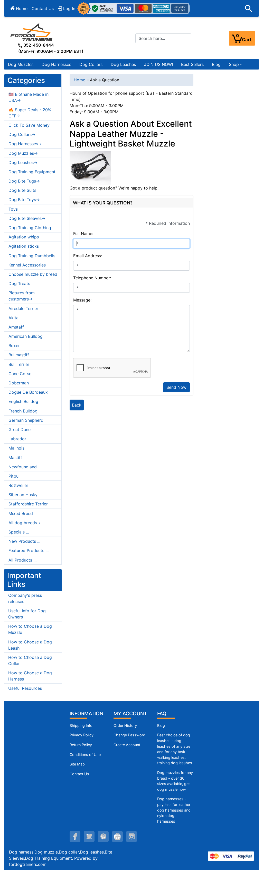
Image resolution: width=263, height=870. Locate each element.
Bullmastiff (18, 354)
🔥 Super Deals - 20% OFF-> (29, 112)
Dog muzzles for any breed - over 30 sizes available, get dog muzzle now (175, 780)
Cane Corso (20, 373)
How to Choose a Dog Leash (30, 645)
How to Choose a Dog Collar (30, 660)
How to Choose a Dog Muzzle (30, 629)
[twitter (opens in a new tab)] (89, 836)
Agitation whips (23, 236)
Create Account (127, 745)
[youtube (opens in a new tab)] (117, 836)
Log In (68, 8)
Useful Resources (25, 688)
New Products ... (24, 541)
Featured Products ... (28, 550)
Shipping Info (81, 725)
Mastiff (15, 457)
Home (21, 8)
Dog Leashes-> (22, 162)
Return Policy (81, 745)
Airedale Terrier (23, 308)
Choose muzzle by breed (32, 274)
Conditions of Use (85, 754)
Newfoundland (22, 466)
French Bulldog (22, 411)
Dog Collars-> (21, 134)
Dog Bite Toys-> (24, 199)
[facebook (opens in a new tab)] (75, 836)
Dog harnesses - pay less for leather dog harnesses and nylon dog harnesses (174, 810)
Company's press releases (25, 598)
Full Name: (83, 233)
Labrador (17, 438)
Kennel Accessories (27, 265)
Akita (13, 317)
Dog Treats (19, 283)
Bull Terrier (18, 364)
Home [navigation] (79, 79)
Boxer (14, 345)
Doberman (18, 382)
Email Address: (87, 255)
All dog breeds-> (24, 522)
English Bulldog (23, 401)
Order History (125, 725)
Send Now (176, 387)
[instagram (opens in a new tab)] (131, 836)
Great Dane (19, 429)
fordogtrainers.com (27, 864)
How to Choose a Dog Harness (30, 676)
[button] (248, 8)
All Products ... (22, 560)
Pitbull (14, 476)
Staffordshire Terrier (28, 503)
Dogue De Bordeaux (28, 392)
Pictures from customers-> (21, 296)
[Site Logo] (32, 32)
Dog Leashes (123, 64)
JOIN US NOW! (158, 64)
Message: (82, 300)
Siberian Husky (22, 494)
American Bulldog (25, 336)
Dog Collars (90, 64)
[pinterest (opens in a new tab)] (103, 836)
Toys (13, 209)
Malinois (16, 448)
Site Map (77, 764)
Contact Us (43, 8)
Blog (216, 64)
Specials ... (18, 532)
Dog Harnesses (56, 64)
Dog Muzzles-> (23, 153)
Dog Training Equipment (31, 171)
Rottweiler (18, 485)
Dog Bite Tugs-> (24, 181)
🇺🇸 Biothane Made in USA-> (28, 97)
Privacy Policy (81, 735)
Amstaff (16, 327)
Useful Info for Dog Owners (27, 613)
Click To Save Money (29, 125)
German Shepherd (25, 420)
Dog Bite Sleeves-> (26, 218)
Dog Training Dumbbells (31, 255)
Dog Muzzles (20, 64)
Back (76, 405)
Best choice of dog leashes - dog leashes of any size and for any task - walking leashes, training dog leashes (174, 749)
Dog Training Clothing (29, 227)
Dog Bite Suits (22, 190)
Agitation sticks (23, 246)
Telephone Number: (92, 277)
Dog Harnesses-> (25, 143)
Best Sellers (192, 64)
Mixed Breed (20, 513)
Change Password (129, 735)
